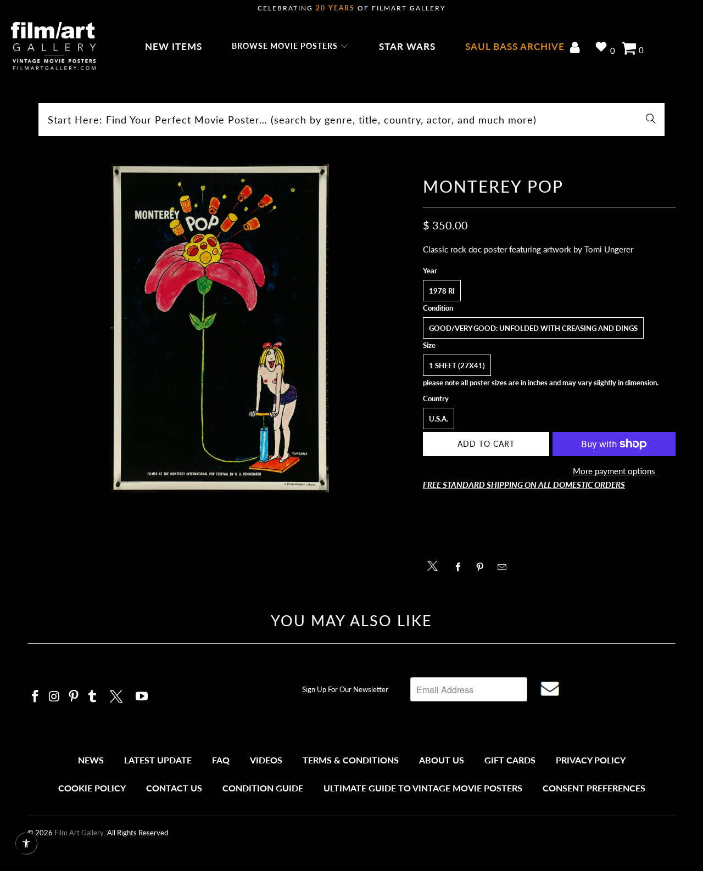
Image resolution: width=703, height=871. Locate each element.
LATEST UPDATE (158, 760)
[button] (290, 46)
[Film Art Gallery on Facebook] (35, 697)
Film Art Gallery (79, 832)
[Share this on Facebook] (461, 566)
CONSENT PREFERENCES (594, 788)
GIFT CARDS (509, 760)
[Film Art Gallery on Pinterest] (73, 697)
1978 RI (442, 290)
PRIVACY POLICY (591, 760)
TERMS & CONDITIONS (351, 760)
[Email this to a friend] (505, 566)
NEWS (91, 760)
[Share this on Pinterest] (483, 566)
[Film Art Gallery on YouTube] (142, 697)
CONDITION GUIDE (262, 788)
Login (577, 48)
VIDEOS (266, 760)
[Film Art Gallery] (53, 46)
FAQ (221, 760)
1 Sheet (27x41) (457, 365)
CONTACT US (174, 788)
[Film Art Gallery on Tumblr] (93, 697)
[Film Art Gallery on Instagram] (55, 697)
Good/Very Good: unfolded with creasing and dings (533, 328)
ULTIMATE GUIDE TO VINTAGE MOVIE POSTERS (422, 788)
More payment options (614, 471)
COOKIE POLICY (92, 788)
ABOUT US (441, 760)
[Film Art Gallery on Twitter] (117, 695)
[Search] (651, 119)
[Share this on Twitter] (435, 565)
